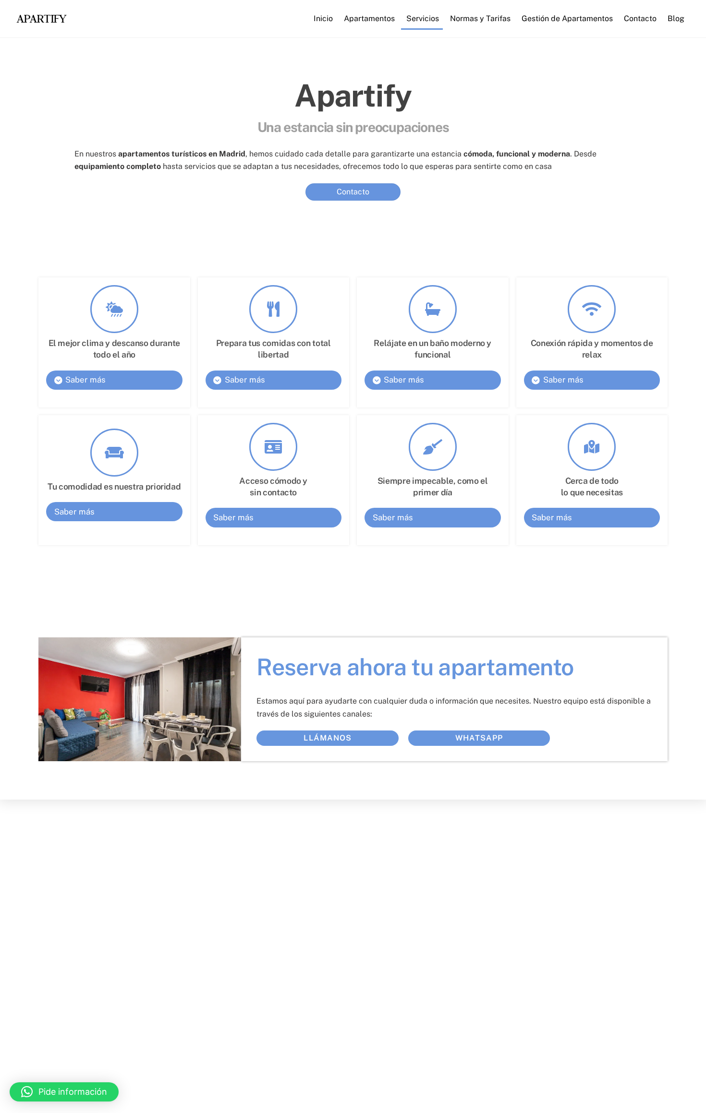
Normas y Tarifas (480, 18)
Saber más (85, 379)
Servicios (422, 18)
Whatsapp (479, 737)
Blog (676, 18)
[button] (64, 1091)
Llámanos (327, 737)
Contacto (640, 18)
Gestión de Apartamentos (567, 18)
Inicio (323, 18)
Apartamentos (369, 18)
